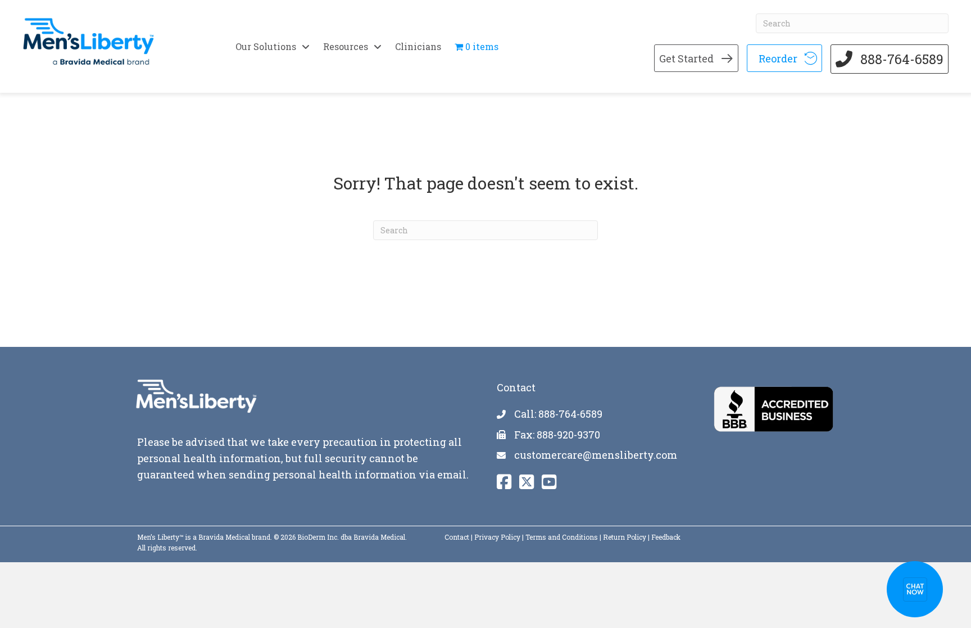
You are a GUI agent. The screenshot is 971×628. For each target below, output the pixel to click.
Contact (456, 536)
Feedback (665, 536)
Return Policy (624, 536)
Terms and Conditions (561, 536)
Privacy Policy (497, 536)
